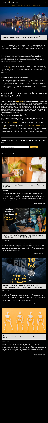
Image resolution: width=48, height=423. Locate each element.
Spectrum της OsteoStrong (14, 122)
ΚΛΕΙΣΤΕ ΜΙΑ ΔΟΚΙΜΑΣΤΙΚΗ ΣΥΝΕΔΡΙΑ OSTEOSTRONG (24, 6)
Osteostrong (19, 101)
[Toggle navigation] (45, 2)
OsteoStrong (28, 50)
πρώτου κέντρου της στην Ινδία (16, 68)
